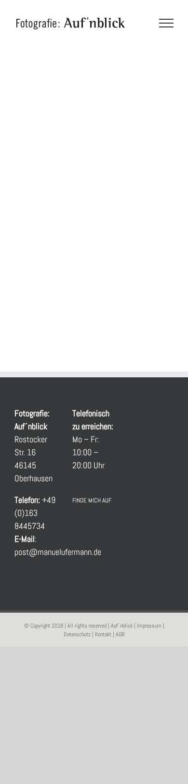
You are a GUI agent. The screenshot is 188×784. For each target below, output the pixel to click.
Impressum (149, 626)
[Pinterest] (75, 544)
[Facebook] (75, 526)
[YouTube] (88, 526)
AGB (120, 634)
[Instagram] (101, 526)
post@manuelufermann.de (57, 551)
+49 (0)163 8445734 (34, 512)
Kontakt (103, 634)
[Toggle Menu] (166, 23)
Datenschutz (77, 634)
